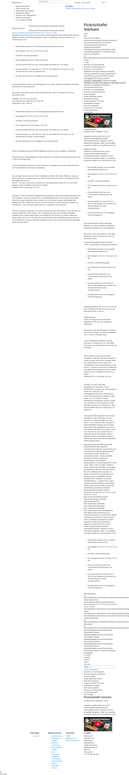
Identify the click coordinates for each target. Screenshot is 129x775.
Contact (55, 768)
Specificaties (33, 33)
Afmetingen (25, 33)
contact (92, 8)
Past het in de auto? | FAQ (47, 33)
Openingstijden (57, 761)
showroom (86, 8)
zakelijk (83, 3)
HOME (68, 8)
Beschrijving (16, 33)
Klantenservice (57, 736)
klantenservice (76, 8)
